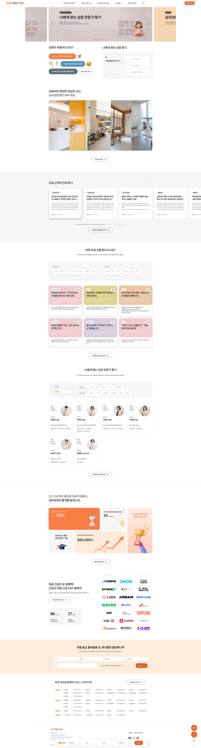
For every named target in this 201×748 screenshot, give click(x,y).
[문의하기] (194, 734)
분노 (67, 271)
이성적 (98, 393)
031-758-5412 (78, 696)
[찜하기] (77, 290)
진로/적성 (125, 275)
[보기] (122, 665)
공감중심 (105, 393)
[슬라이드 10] (105, 39)
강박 (61, 275)
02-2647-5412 (78, 693)
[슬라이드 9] (104, 39)
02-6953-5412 (99, 693)
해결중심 (114, 393)
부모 (131, 387)
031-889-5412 (121, 703)
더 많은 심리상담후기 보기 (99, 230)
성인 (110, 387)
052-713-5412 (121, 715)
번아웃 (93, 271)
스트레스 (73, 271)
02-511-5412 (77, 689)
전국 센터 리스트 (135, 682)
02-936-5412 (142, 689)
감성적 (91, 393)
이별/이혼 (117, 275)
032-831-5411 (143, 703)
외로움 (87, 271)
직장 (137, 271)
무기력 (80, 271)
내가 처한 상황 (135, 65)
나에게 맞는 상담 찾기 (69, 3)
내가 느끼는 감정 (135, 59)
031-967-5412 (121, 700)
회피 (72, 275)
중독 (67, 275)
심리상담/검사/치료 (103, 3)
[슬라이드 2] (95, 39)
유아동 (91, 387)
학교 (132, 271)
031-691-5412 (78, 706)
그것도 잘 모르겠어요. (137, 72)
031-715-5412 (78, 703)
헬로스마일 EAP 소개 (58, 600)
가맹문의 (148, 744)
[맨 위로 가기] (194, 741)
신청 (138, 743)
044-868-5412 (143, 710)
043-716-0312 (121, 710)
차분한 (127, 393)
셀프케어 (118, 3)
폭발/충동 (79, 275)
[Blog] (138, 738)
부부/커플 (118, 387)
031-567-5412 (99, 700)
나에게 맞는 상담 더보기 (99, 356)
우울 (56, 271)
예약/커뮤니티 (132, 3)
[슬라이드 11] (106, 39)
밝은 (121, 393)
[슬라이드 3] (96, 39)
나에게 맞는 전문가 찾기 (99, 474)
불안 (61, 271)
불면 (56, 275)
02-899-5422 (77, 700)
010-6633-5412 (143, 693)
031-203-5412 (99, 703)
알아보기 (140, 665)
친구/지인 (125, 271)
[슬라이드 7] (101, 39)
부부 (112, 271)
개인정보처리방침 (138, 733)
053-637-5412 (99, 715)
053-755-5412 (78, 715)
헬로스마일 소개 (86, 3)
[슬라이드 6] (100, 39)
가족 (107, 271)
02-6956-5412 (121, 689)
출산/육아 (108, 275)
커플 (118, 271)
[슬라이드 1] (94, 39)
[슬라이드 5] (99, 39)
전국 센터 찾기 (99, 159)
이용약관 (130, 733)
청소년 (104, 387)
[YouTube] (129, 738)
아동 (97, 387)
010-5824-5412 (121, 693)
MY (144, 3)
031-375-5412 (143, 700)
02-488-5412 (99, 689)
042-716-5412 (78, 710)
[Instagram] (134, 738)
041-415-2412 (99, 710)
